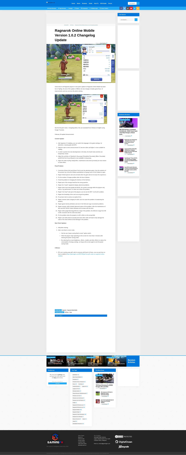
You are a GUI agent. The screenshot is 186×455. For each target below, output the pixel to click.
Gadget (71, 8)
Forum (110, 3)
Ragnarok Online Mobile (72, 310)
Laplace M (85, 386)
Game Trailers (104, 8)
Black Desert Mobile (77, 377)
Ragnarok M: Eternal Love (79, 405)
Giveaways (85, 8)
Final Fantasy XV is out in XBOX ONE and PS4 (75, 364)
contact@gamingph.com (104, 443)
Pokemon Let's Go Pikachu (79, 400)
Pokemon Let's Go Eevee (78, 398)
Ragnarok (64, 310)
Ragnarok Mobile (77, 409)
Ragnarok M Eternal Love (79, 407)
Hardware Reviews (124, 119)
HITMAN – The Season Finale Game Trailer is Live (95, 364)
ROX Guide (103, 3)
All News (67, 312)
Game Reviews (52, 8)
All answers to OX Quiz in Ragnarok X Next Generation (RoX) (106, 393)
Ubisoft (75, 421)
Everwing (81, 384)
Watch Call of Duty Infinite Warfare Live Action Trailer (116, 364)
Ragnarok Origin (77, 412)
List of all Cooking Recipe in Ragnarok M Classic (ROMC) (107, 401)
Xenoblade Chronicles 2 (78, 423)
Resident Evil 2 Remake (78, 416)
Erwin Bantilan (103, 43)
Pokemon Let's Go (77, 395)
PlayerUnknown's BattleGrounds (80, 393)
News (78, 3)
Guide (90, 3)
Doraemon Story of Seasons (79, 381)
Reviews (84, 3)
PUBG (75, 402)
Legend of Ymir (76, 388)
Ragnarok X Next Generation (79, 414)
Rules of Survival (77, 418)
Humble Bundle (76, 386)
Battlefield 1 (76, 374)
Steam (85, 418)
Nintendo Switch (77, 391)
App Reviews (62, 8)
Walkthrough (94, 8)
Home (73, 3)
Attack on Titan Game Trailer (55, 363)
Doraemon (75, 379)
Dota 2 (75, 384)
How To (96, 3)
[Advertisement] (70, 268)
